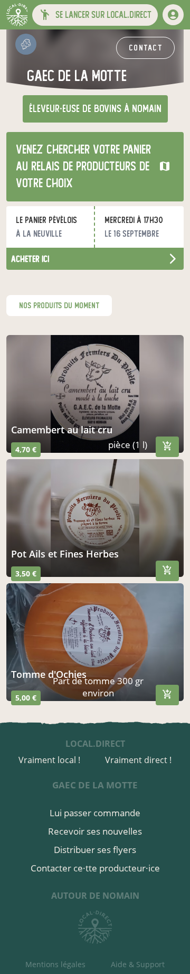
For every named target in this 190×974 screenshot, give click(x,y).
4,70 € (25, 449)
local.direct (95, 743)
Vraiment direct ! (138, 760)
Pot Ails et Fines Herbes (65, 553)
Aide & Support (138, 964)
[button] (95, 15)
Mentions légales (55, 964)
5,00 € (25, 698)
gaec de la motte (95, 785)
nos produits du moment (59, 305)
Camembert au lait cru (61, 429)
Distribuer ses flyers (95, 850)
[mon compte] (173, 14)
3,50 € (25, 574)
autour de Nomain (95, 895)
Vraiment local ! (49, 760)
